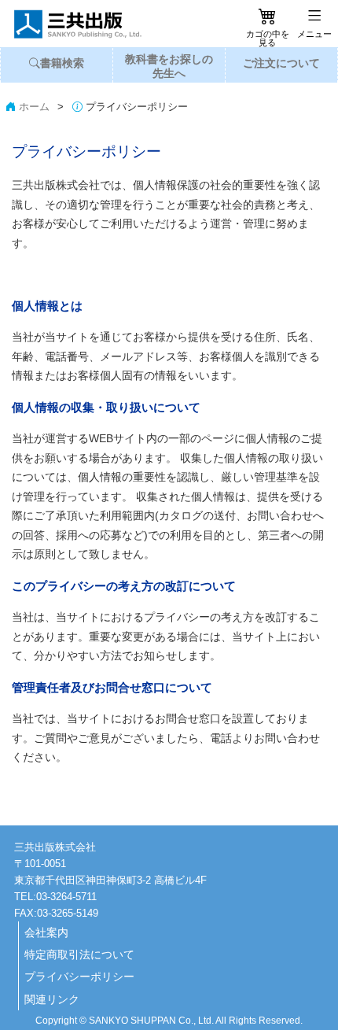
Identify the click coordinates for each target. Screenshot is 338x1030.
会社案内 (46, 932)
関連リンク (51, 999)
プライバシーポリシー (79, 976)
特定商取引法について (79, 954)
